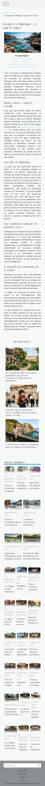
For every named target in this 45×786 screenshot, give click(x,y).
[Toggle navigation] (5, 4)
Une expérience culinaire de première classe (22, 64)
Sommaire (23, 55)
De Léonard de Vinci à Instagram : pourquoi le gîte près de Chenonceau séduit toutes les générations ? (22, 377)
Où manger (22, 774)
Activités (22, 777)
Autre (13, 13)
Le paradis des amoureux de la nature (22, 67)
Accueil (4, 13)
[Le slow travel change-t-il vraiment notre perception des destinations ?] (22, 430)
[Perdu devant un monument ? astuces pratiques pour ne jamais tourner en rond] (22, 396)
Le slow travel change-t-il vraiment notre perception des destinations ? (22, 445)
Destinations (22, 770)
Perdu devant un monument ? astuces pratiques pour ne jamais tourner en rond (21, 413)
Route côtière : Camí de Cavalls (22, 59)
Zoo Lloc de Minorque (21, 61)
